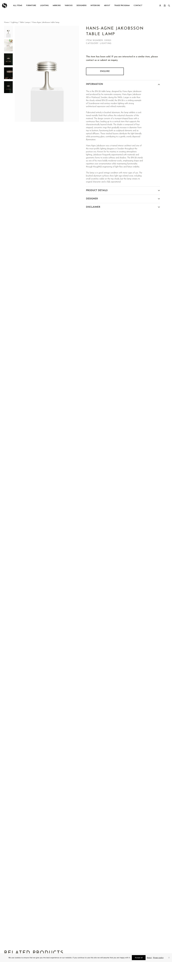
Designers (82, 6)
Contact (138, 6)
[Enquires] (164, 6)
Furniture (31, 6)
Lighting (44, 6)
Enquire (105, 71)
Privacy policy (158, 958)
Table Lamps (25, 22)
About (107, 6)
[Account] (160, 5)
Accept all (139, 958)
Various (69, 6)
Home (6, 22)
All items (17, 6)
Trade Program (122, 6)
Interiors (95, 6)
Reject (149, 958)
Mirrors (57, 6)
